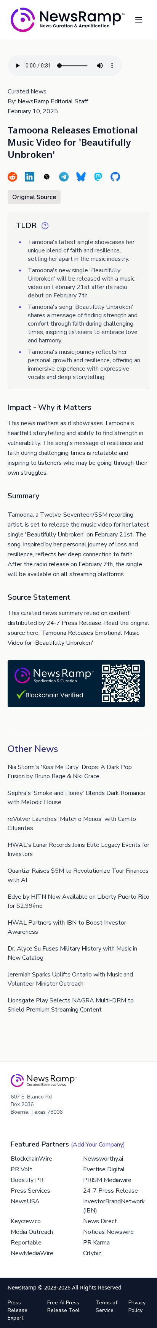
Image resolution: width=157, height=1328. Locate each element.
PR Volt (21, 1169)
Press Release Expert (17, 1310)
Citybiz (92, 1253)
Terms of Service (106, 1306)
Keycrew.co (26, 1221)
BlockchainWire (31, 1159)
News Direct (100, 1221)
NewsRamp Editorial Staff (53, 101)
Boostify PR (27, 1180)
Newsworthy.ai (103, 1159)
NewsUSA (25, 1201)
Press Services (30, 1191)
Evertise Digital (104, 1169)
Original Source (34, 197)
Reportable (26, 1242)
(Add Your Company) (98, 1144)
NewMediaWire (32, 1253)
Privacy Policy (137, 1306)
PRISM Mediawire (107, 1180)
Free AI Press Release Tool (63, 1306)
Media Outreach (32, 1232)
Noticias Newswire (108, 1232)
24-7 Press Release (73, 623)
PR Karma (96, 1242)
